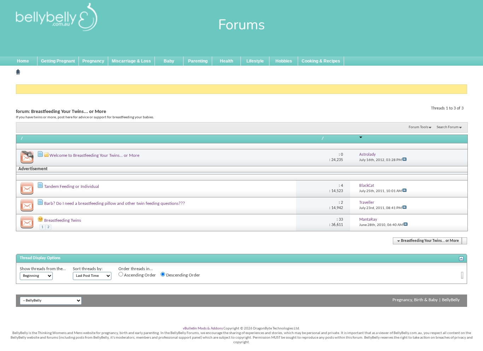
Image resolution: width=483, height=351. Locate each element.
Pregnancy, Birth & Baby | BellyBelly (426, 300)
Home (23, 61)
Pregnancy (93, 61)
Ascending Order (139, 275)
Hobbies (283, 61)
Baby (169, 61)
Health (226, 61)
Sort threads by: (88, 269)
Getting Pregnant (58, 61)
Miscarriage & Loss (131, 61)
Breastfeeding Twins (62, 220)
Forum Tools (418, 127)
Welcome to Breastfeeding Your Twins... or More (94, 155)
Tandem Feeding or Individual (71, 186)
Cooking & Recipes (321, 61)
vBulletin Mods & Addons (203, 329)
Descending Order (182, 275)
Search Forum (448, 127)
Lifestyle (255, 61)
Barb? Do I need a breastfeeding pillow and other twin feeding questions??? (114, 203)
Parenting (198, 61)
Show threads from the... (43, 269)
